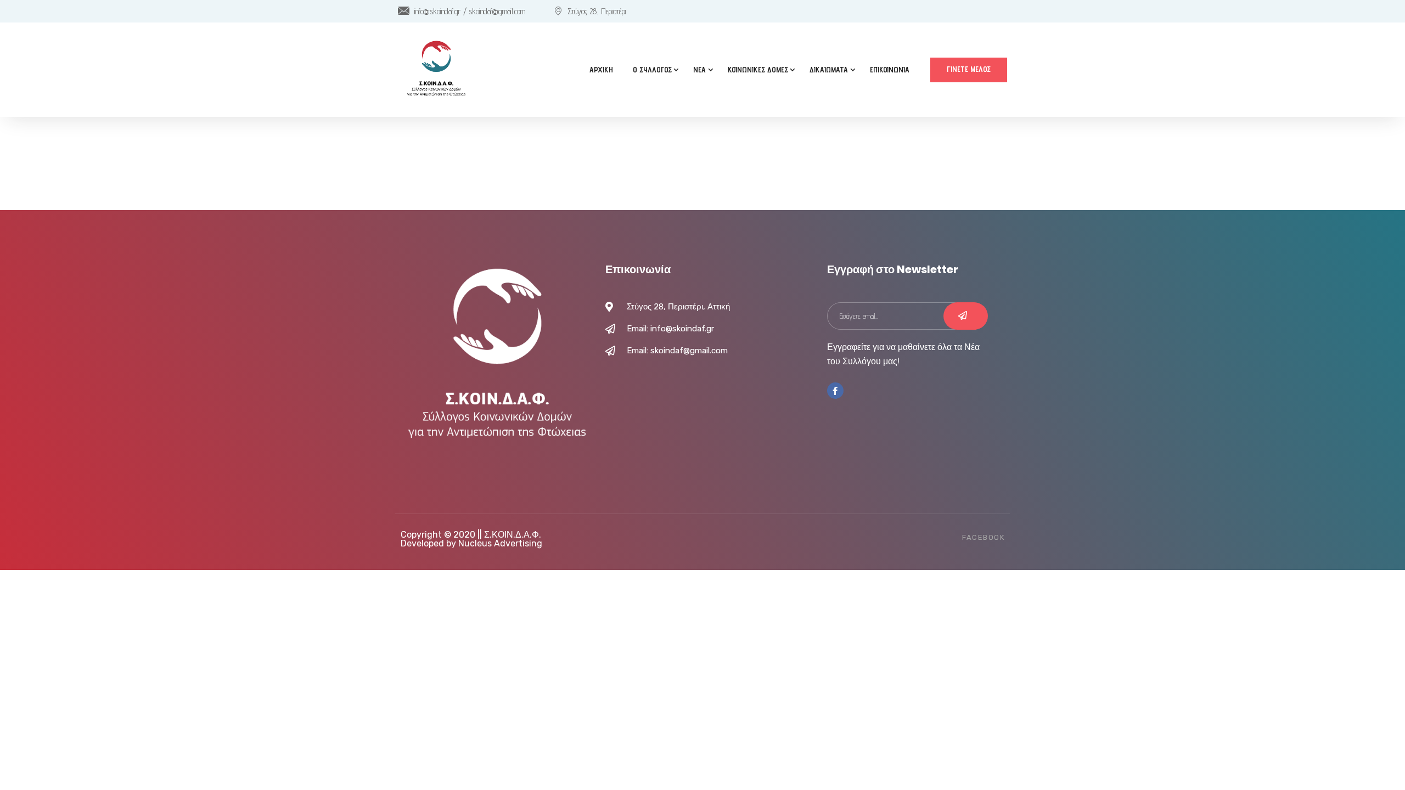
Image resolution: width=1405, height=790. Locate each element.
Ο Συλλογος (652, 69)
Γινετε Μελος (969, 69)
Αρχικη (601, 69)
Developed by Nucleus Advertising (471, 543)
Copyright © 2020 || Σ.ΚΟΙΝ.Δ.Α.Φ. (471, 534)
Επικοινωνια (889, 69)
